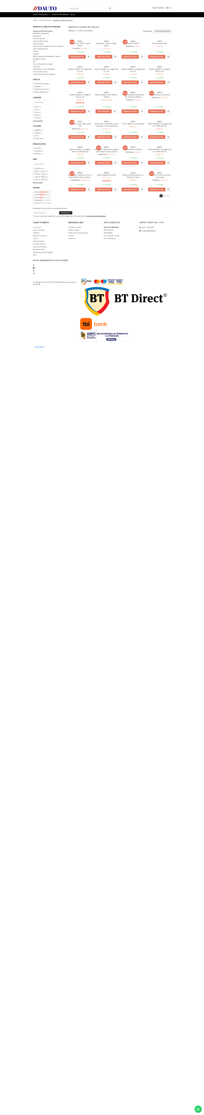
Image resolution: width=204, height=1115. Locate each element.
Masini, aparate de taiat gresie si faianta (46, 56)
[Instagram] (33, 273)
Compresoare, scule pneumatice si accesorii (48, 46)
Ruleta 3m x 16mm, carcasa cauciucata (159, 176)
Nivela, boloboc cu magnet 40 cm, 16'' (80, 70)
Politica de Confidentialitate (96, 216)
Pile (34, 61)
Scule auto (36, 66)
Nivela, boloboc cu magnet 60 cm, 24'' (106, 70)
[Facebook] (33, 265)
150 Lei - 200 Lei (40, 177)
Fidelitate (36, 233)
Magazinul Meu (75, 222)
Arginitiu (38, 130)
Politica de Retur (38, 241)
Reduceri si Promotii (40, 236)
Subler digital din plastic (106, 175)
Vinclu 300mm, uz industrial (133, 124)
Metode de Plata (39, 249)
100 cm (37, 118)
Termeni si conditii (74, 227)
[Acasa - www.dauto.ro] (45, 8)
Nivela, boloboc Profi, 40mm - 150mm (106, 96)
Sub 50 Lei (38, 168)
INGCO (37, 154)
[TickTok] (33, 271)
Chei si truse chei (39, 38)
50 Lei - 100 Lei (40, 171)
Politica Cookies (73, 230)
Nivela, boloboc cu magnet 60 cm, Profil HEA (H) (159, 150)
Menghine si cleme (39, 59)
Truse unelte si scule (40, 72)
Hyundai (38, 151)
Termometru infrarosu (133, 149)
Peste (37, 192)
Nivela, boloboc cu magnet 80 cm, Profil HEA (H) (159, 125)
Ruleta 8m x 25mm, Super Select (106, 44)
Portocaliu (38, 138)
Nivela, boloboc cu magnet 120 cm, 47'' (79, 96)
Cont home (37, 227)
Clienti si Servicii (41, 222)
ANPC (35, 255)
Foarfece (36, 54)
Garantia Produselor (40, 247)
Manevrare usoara (41, 83)
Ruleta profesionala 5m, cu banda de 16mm (133, 176)
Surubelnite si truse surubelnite (44, 69)
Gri (36, 136)
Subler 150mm (133, 43)
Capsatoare (37, 36)
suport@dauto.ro (149, 231)
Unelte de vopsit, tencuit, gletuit (44, 74)
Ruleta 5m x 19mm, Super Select (80, 44)
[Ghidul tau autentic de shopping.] (39, 347)
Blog (73, 14)
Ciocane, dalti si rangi (40, 41)
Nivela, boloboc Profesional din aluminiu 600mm (133, 96)
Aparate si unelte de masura (43, 31)
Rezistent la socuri (41, 89)
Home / (36, 20)
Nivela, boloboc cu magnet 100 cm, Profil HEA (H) (79, 150)
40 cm (37, 115)
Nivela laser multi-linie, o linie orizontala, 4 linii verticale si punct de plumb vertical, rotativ (106, 125)
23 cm (37, 112)
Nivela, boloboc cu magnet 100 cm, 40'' (159, 70)
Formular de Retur (39, 244)
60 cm (37, 107)
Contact (71, 236)
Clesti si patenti (38, 44)
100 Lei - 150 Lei (40, 174)
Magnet (37, 86)
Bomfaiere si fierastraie (41, 33)
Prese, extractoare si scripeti (43, 64)
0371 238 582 (148, 227)
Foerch (37, 148)
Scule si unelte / (46, 20)
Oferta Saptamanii (60, 14)
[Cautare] (110, 8)
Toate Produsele (40, 14)
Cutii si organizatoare (40, 49)
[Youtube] (33, 268)
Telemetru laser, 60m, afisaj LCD (80, 125)
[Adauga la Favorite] (88, 57)
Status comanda (38, 230)
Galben (37, 133)
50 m (36, 109)
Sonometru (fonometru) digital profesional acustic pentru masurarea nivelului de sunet (106, 150)
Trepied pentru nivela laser (159, 95)
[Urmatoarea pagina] (167, 195)
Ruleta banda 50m (159, 43)
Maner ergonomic (41, 92)
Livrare (35, 238)
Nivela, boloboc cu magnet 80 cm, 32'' (133, 70)
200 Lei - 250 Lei (40, 179)
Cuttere (35, 51)
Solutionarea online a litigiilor (43, 252)
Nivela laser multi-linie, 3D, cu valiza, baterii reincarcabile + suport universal (80, 176)
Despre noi (72, 238)
